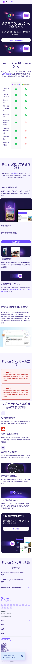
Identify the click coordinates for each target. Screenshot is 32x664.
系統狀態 (4, 644)
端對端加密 (15, 173)
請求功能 (4, 652)
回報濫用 (4, 646)
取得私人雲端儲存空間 (16, 40)
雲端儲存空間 (7, 74)
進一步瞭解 (16, 529)
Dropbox (20, 289)
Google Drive (12, 289)
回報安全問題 (5, 650)
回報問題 (4, 648)
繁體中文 (6, 639)
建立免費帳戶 (16, 242)
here (12, 657)
